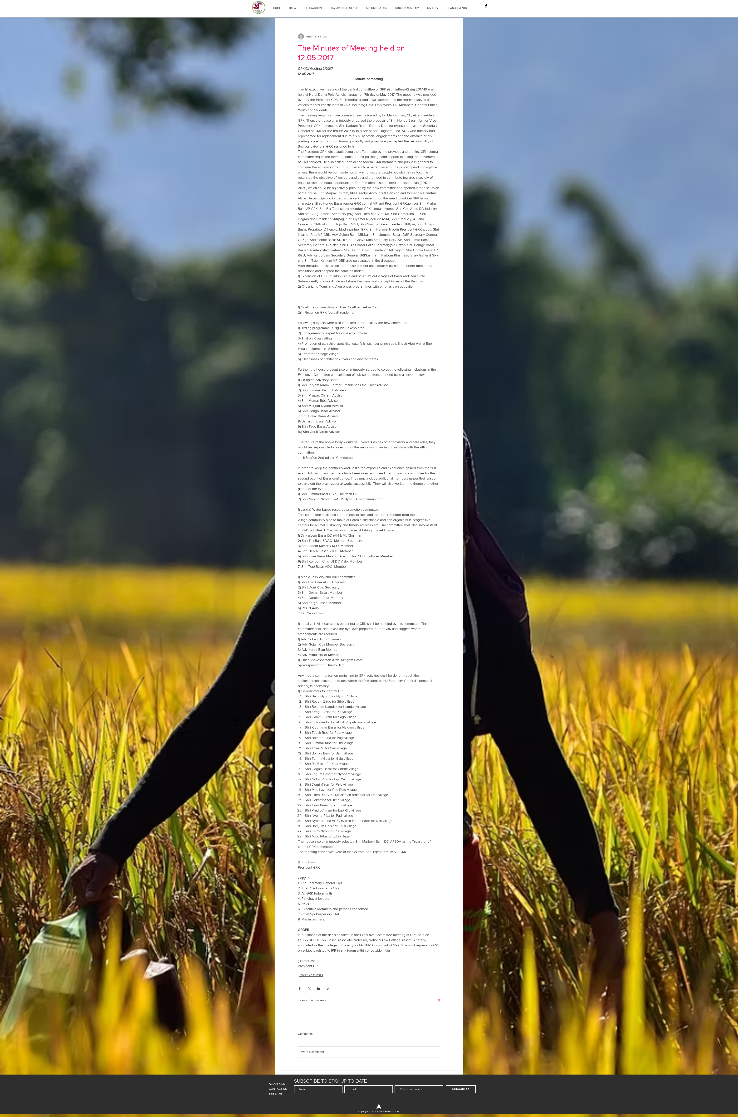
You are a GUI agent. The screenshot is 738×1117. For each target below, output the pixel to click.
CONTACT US (278, 1088)
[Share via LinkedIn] (318, 988)
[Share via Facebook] (300, 988)
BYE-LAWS (276, 1093)
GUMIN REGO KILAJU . (388, 1111)
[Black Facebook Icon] (486, 6)
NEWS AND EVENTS (311, 975)
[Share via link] (328, 988)
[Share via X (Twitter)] (309, 988)
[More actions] (437, 36)
